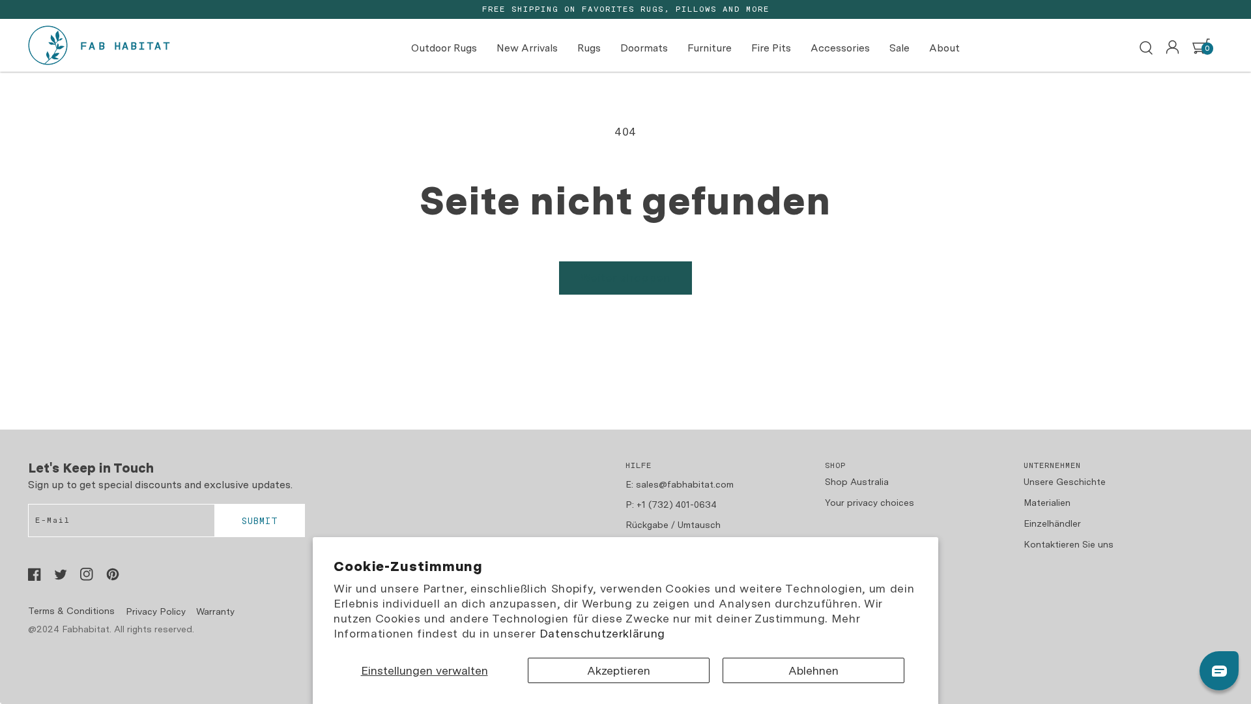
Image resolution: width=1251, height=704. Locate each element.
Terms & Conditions (71, 611)
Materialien (1047, 502)
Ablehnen (813, 670)
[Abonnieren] (259, 521)
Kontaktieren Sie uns (1069, 544)
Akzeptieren (618, 670)
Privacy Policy (156, 611)
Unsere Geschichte (1065, 482)
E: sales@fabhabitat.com (680, 484)
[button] (1146, 48)
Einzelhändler (1052, 523)
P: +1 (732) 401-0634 (671, 504)
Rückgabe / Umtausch (673, 525)
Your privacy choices (869, 502)
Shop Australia (857, 482)
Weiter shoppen (625, 277)
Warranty (215, 611)
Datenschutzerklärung (602, 633)
